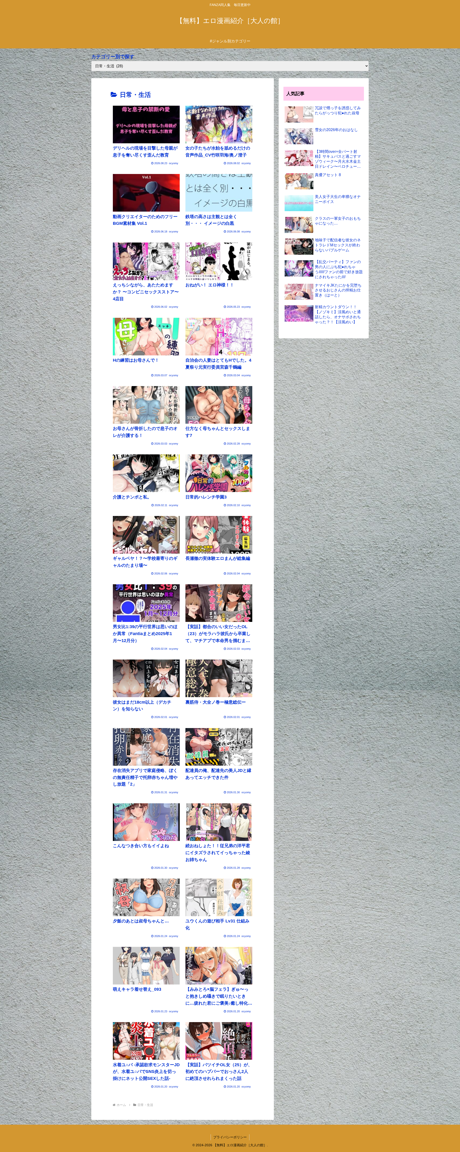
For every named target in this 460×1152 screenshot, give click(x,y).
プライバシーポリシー (230, 1137)
